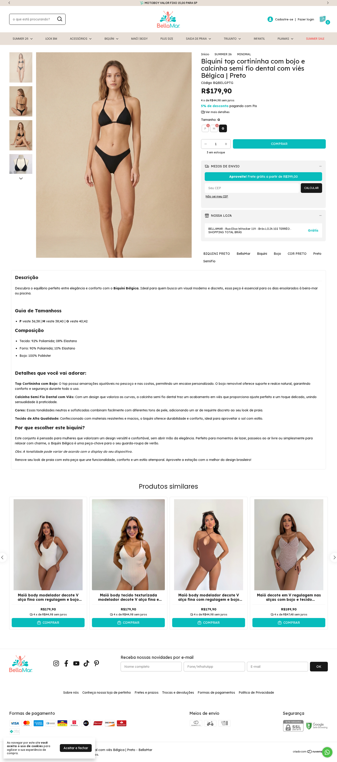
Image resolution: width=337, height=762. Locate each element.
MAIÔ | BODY (139, 39)
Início (205, 54)
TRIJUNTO (230, 39)
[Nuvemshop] (310, 752)
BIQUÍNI (109, 39)
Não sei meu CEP (217, 196)
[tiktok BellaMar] (86, 663)
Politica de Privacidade (256, 692)
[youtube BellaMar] (76, 663)
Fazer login (306, 19)
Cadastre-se (284, 19)
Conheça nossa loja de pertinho (106, 692)
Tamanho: (210, 120)
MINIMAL (244, 54)
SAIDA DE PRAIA (196, 39)
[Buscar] (59, 19)
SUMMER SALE (315, 39)
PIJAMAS (283, 39)
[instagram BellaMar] (56, 663)
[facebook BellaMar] (66, 663)
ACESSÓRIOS (78, 39)
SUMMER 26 (20, 39)
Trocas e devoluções (178, 692)
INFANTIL (259, 39)
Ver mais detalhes (217, 112)
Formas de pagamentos (216, 692)
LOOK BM (51, 39)
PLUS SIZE (166, 39)
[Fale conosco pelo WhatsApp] (327, 752)
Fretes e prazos (146, 692)
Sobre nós (71, 692)
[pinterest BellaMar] (96, 663)
